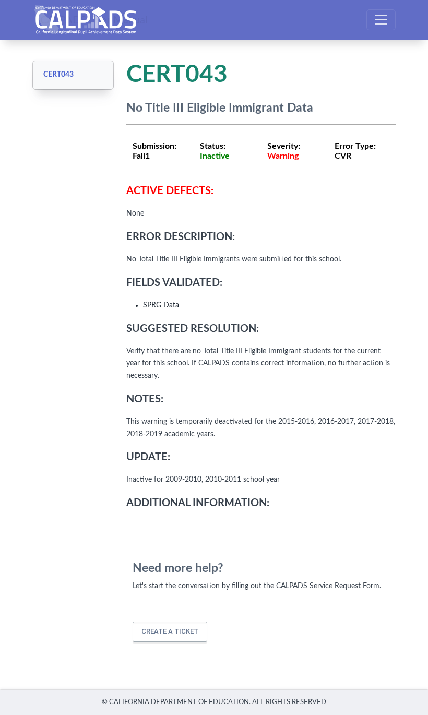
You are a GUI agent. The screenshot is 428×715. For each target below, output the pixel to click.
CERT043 (58, 74)
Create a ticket (169, 631)
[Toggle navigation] (381, 19)
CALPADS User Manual (94, 20)
